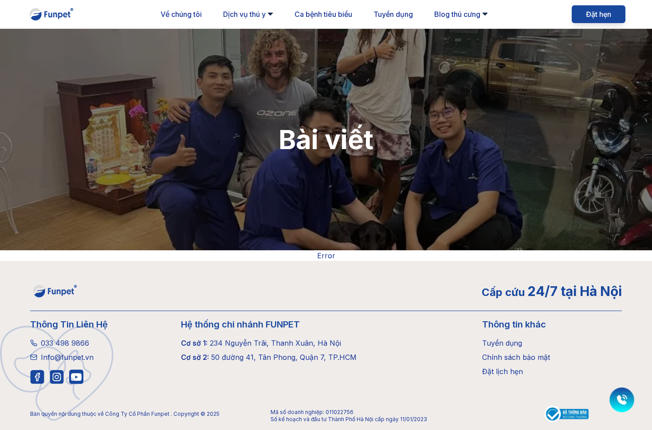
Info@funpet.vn (67, 357)
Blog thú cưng (457, 14)
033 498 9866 (65, 343)
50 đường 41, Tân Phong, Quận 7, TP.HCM (269, 357)
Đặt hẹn (598, 14)
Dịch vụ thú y (244, 14)
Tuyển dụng (393, 14)
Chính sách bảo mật (516, 357)
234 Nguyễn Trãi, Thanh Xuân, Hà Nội (261, 343)
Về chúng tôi (181, 14)
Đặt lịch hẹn (502, 371)
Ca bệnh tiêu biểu (323, 14)
